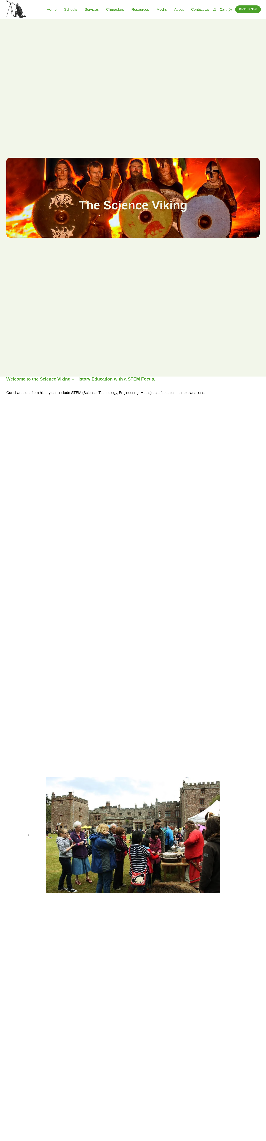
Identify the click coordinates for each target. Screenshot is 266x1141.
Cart (226, 9)
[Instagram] (214, 9)
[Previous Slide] (28, 835)
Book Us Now (248, 9)
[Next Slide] (237, 835)
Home (51, 9)
